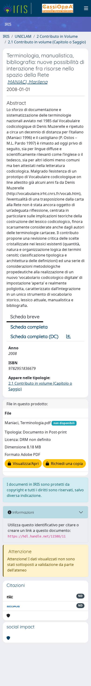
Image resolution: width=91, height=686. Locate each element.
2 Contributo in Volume (57, 36)
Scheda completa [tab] (29, 327)
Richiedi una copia (66, 463)
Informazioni (22, 512)
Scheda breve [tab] (24, 316)
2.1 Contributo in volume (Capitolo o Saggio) (47, 42)
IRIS (6, 36)
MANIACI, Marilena (27, 82)
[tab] (68, 336)
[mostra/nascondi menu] (86, 8)
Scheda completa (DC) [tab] (34, 336)
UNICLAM (23, 36)
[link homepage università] (57, 8)
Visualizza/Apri (25, 463)
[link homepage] (17, 8)
